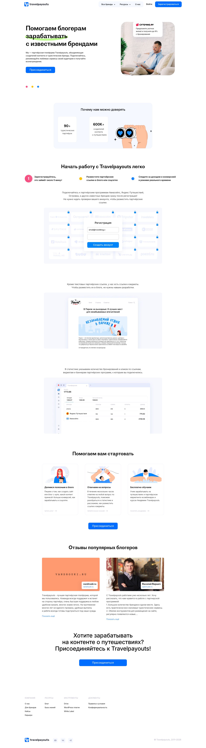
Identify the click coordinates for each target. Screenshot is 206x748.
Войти (149, 4)
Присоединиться (40, 69)
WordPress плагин (72, 707)
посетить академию (138, 511)
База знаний (50, 707)
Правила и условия (96, 704)
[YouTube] (55, 740)
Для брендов (30, 707)
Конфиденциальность (97, 707)
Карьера (28, 715)
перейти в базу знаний (96, 511)
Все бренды (107, 4)
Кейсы (27, 711)
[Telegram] (70, 740)
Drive (66, 704)
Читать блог (49, 511)
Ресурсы (124, 4)
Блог (47, 704)
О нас (137, 4)
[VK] (63, 740)
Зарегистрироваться (168, 4)
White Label (69, 711)
